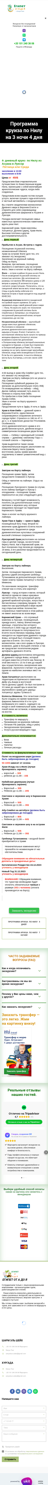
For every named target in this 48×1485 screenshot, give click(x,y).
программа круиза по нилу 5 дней (24, 923)
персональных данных (35, 1451)
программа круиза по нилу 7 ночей (24, 933)
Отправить (10, 1459)
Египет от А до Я (15, 1279)
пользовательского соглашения (30, 1454)
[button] (2, 1152)
